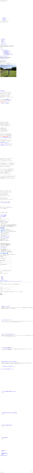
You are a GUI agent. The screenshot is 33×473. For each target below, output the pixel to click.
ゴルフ (6, 280)
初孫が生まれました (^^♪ (4, 450)
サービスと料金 (3, 39)
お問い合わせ (3, 41)
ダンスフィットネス (2, 280)
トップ (2, 38)
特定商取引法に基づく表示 (5, 453)
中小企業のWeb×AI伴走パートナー (4, 455)
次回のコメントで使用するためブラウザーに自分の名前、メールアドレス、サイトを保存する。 (12, 291)
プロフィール (3, 40)
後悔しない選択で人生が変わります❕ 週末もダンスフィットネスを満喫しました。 (10, 361)
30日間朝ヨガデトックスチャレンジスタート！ (6, 306)
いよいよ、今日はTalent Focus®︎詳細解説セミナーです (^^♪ (7, 347)
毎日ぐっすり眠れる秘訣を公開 (4, 437)
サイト (1, 290)
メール (1, 289)
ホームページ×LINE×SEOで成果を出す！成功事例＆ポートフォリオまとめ (9, 391)
